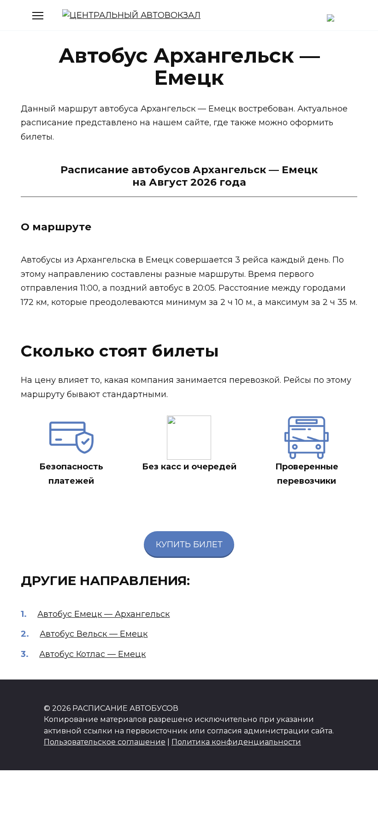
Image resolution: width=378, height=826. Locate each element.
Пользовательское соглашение (104, 741)
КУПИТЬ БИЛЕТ (189, 544)
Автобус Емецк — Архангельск (103, 614)
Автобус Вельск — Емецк (94, 634)
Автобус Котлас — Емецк (92, 654)
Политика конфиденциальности (236, 741)
